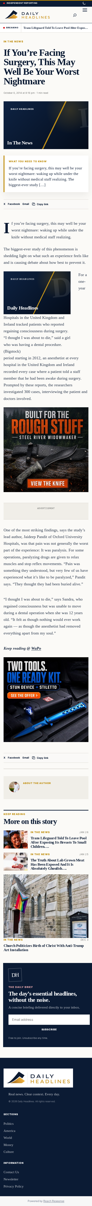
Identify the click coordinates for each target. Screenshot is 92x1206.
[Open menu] (85, 15)
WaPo (36, 648)
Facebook (14, 204)
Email (26, 204)
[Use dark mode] (84, 3)
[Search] (74, 15)
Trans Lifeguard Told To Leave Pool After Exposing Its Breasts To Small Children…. (56, 27)
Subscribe (49, 1029)
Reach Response (53, 1201)
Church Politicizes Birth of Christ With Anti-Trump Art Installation (44, 948)
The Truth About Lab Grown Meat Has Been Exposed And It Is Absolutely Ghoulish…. (57, 864)
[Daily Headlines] (27, 14)
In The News (13, 41)
